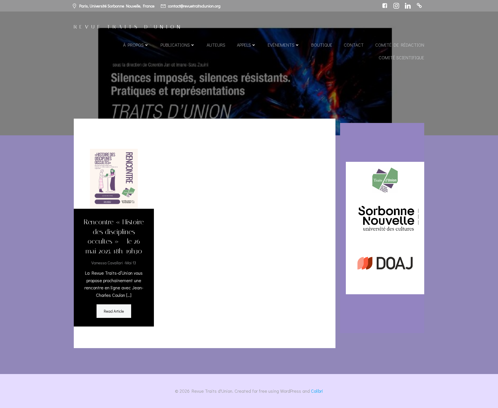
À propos (133, 45)
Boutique (321, 45)
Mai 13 (130, 262)
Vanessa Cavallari (107, 262)
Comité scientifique (401, 57)
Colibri (317, 391)
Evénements (281, 45)
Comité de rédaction (399, 45)
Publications (175, 45)
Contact (354, 45)
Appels (244, 45)
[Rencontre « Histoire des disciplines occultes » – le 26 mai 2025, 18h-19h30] (114, 178)
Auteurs (216, 45)
